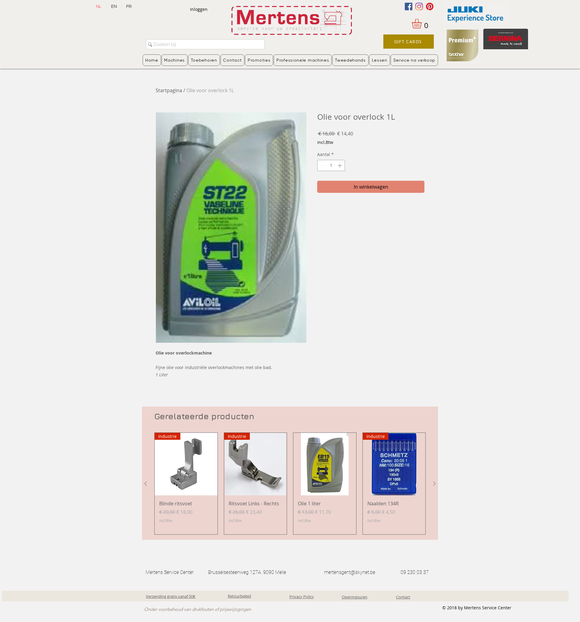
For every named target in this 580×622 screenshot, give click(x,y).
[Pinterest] (429, 6)
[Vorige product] (145, 483)
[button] (422, 23)
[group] (290, 483)
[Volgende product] (434, 483)
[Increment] (340, 165)
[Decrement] (322, 165)
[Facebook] (408, 6)
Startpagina (169, 90)
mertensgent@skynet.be (349, 572)
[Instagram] (419, 6)
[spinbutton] (331, 165)
